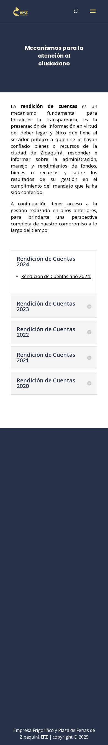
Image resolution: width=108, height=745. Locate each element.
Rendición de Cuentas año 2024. (56, 276)
